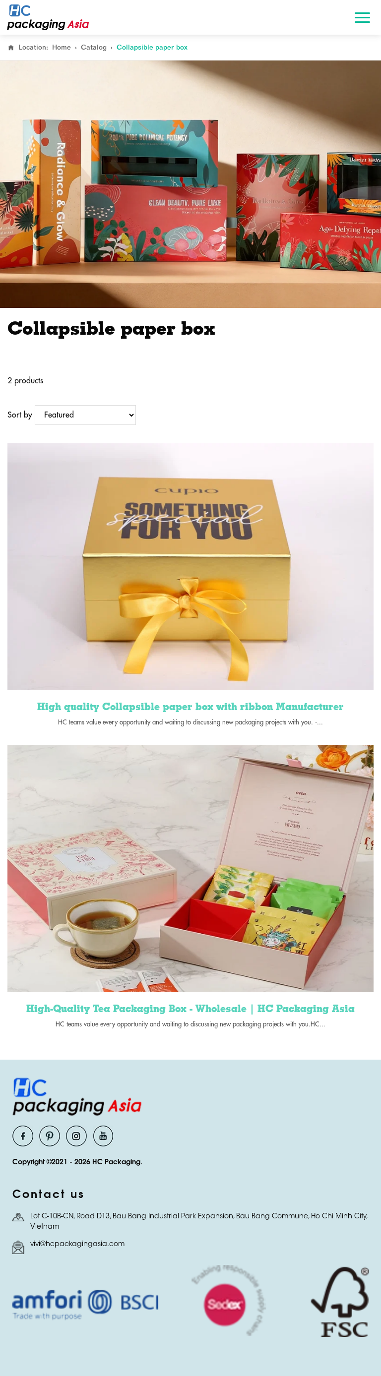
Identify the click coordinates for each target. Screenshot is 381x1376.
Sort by (19, 415)
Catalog (94, 47)
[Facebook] (22, 1136)
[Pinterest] (49, 1136)
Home (61, 47)
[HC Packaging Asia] (48, 17)
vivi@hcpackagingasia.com (77, 1244)
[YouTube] (103, 1136)
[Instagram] (76, 1136)
